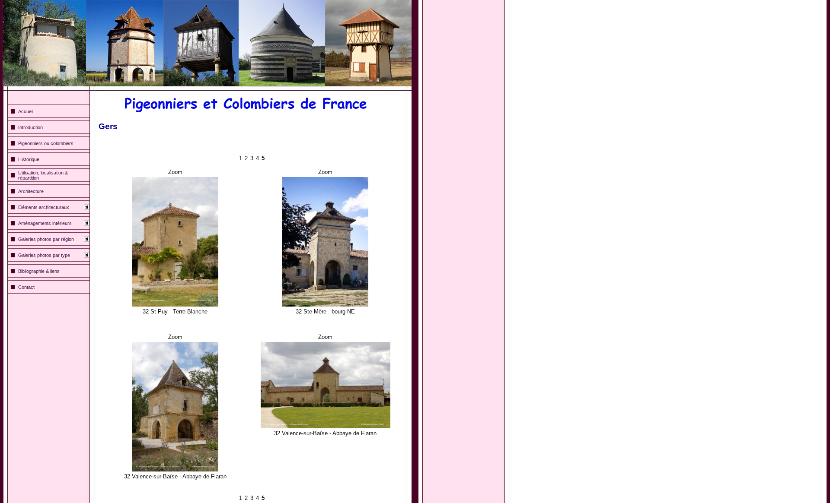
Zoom (175, 172)
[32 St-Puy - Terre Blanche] (175, 180)
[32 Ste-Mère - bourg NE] (325, 180)
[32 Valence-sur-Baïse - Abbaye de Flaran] (175, 345)
